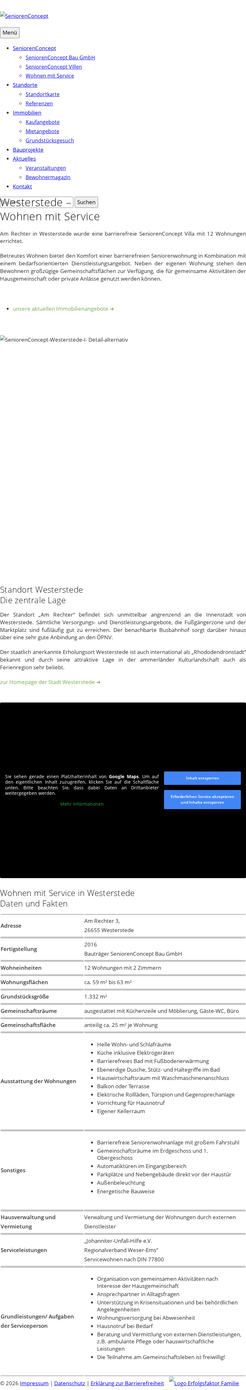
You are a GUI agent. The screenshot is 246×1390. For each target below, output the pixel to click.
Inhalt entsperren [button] (202, 778)
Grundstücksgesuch (50, 140)
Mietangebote (42, 131)
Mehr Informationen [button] (82, 804)
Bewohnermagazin (48, 177)
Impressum (34, 1383)
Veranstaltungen (46, 167)
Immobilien (27, 112)
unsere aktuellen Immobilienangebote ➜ (63, 308)
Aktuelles (24, 158)
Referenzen (39, 103)
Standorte (25, 84)
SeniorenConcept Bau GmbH (60, 57)
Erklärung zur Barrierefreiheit (127, 1383)
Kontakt (22, 186)
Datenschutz (69, 1383)
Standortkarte (43, 94)
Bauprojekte (28, 149)
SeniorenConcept (34, 48)
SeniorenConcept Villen (54, 66)
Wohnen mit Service (50, 75)
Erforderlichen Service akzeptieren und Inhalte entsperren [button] (202, 799)
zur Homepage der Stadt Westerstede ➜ (50, 682)
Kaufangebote (43, 121)
